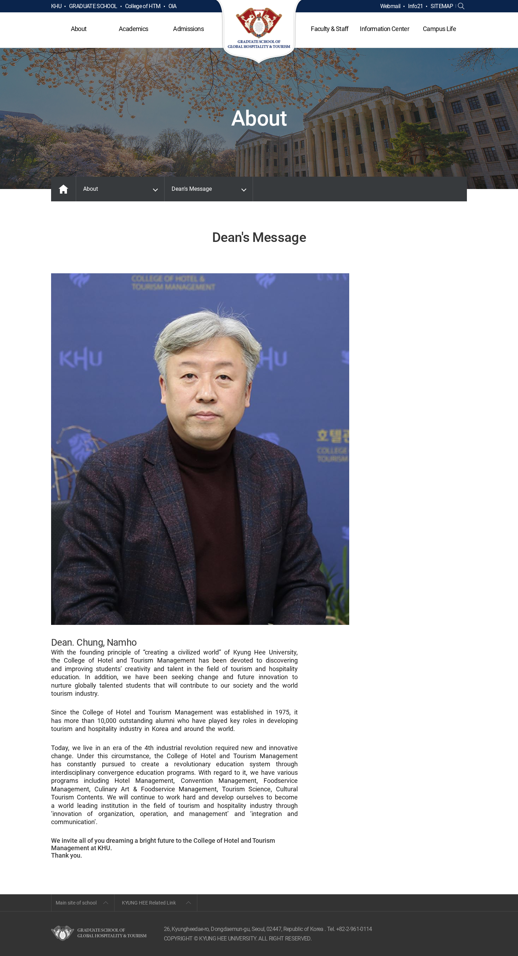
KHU (56, 6)
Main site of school (76, 903)
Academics (133, 28)
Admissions (188, 28)
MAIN (63, 189)
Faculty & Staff (329, 28)
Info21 (415, 6)
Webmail (390, 6)
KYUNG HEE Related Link (149, 903)
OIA (172, 6)
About (79, 28)
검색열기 (461, 6)
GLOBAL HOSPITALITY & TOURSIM (259, 32)
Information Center (384, 28)
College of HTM (143, 6)
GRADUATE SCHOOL (93, 6)
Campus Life (439, 28)
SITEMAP (442, 6)
